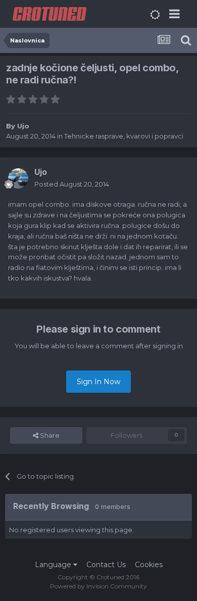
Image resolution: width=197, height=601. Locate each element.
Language (54, 564)
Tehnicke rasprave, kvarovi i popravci (123, 136)
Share (49, 435)
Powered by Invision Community (98, 586)
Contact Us (106, 564)
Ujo (23, 126)
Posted (71, 184)
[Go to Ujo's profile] (18, 178)
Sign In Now (98, 381)
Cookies (149, 564)
